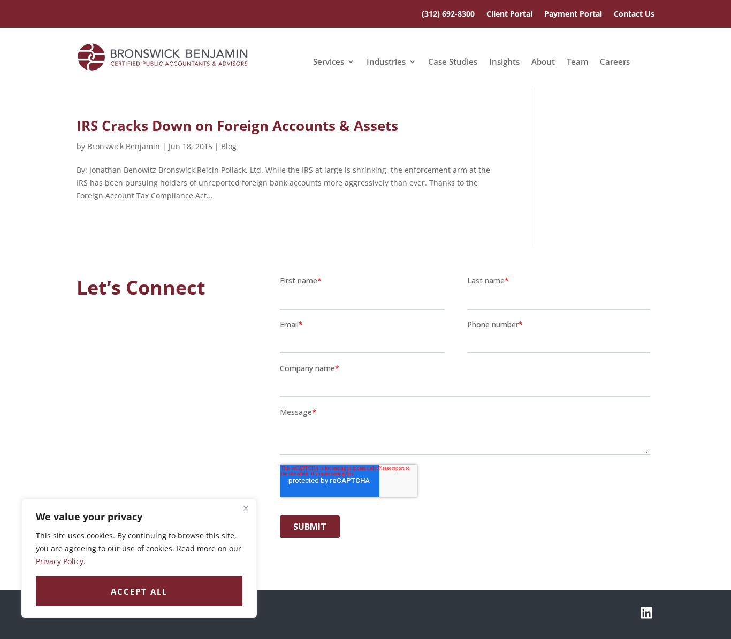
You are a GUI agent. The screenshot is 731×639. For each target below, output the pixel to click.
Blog (229, 146)
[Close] (245, 508)
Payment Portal (573, 14)
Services (328, 62)
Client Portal (509, 14)
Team (577, 62)
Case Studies (452, 62)
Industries (386, 62)
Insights (504, 62)
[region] (139, 558)
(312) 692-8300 (448, 14)
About (543, 62)
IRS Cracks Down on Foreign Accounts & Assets (237, 125)
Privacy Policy (59, 561)
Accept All (139, 591)
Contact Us (634, 14)
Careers (615, 62)
